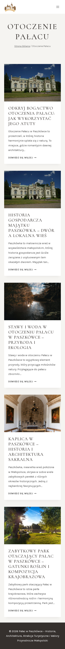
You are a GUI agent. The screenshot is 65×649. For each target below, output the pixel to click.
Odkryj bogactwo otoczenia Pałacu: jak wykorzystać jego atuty (31, 116)
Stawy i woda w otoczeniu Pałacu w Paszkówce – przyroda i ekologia (31, 337)
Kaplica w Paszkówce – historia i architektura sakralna (26, 449)
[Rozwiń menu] (57, 6)
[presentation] (32, 82)
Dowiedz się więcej (22, 157)
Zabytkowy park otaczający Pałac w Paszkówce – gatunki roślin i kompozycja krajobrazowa (31, 563)
